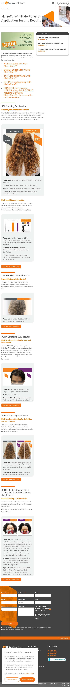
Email (36, 593)
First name (4, 593)
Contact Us (63, 3)
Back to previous (5, 9)
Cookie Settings (12, 679)
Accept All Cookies (27, 679)
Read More (41, 39)
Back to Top (65, 638)
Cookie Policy (29, 674)
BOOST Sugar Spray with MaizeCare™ (17, 70)
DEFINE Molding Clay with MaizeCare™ (17, 83)
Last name (21, 593)
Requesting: (21, 599)
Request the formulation (11, 579)
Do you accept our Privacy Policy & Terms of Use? (42, 615)
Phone (3, 599)
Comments (21, 606)
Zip (2, 606)
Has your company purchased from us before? (43, 607)
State (36, 599)
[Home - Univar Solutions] (15, 3)
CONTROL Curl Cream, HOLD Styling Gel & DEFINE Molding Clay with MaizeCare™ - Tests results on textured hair (18, 93)
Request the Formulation (11, 267)
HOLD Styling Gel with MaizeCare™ (15, 64)
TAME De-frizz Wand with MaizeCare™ (17, 77)
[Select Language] (53, 3)
